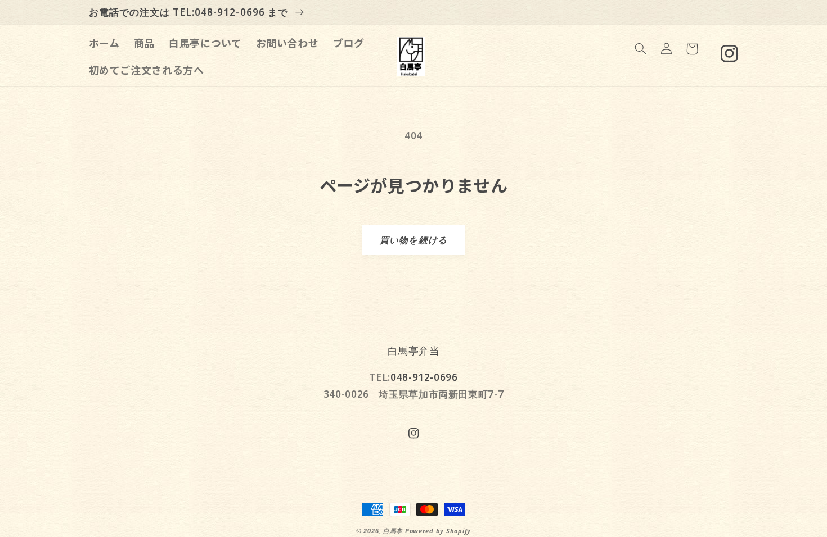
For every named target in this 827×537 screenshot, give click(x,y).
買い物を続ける (413, 240)
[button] (640, 49)
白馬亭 (393, 531)
